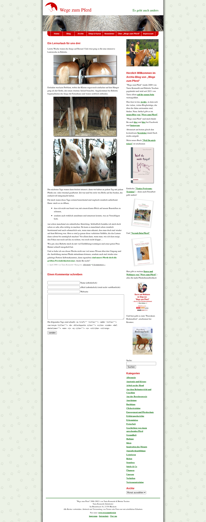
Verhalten (130, 478)
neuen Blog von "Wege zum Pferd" (142, 114)
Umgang (130, 474)
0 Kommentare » (98, 264)
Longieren (131, 454)
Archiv (81, 34)
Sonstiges (130, 462)
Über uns (113, 516)
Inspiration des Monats (136, 446)
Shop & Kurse (94, 34)
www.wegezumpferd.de (107, 512)
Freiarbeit (131, 423)
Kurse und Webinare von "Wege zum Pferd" (141, 273)
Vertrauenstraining (135, 482)
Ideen (128, 442)
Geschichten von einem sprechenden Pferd (136, 429)
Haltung (130, 438)
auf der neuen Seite (145, 94)
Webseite (84, 291)
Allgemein (87, 264)
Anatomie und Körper (136, 381)
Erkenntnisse (132, 419)
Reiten (129, 458)
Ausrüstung (131, 400)
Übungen (130, 470)
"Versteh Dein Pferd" (140, 232)
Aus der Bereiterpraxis (136, 396)
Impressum (148, 34)
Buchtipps (130, 404)
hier (136, 122)
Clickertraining (133, 408)
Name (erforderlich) (88, 282)
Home (56, 34)
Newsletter (109, 34)
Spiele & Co (131, 466)
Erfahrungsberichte (135, 415)
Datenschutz (103, 516)
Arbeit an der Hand (135, 385)
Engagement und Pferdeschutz (140, 412)
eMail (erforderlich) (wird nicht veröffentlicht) (100, 287)
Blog (68, 34)
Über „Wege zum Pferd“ (129, 34)
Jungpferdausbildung (136, 450)
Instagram (135, 125)
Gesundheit (131, 434)
